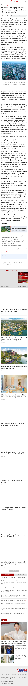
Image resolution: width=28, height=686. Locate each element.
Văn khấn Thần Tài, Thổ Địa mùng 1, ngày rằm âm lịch (13, 577)
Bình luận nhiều (20, 574)
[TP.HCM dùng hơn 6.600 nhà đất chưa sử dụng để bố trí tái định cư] (7, 659)
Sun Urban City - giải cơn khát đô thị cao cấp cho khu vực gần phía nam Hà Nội (13, 563)
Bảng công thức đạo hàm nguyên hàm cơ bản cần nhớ (13, 587)
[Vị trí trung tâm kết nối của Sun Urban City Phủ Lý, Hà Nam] (14, 496)
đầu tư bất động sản (22, 248)
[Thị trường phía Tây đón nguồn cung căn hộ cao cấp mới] (14, 524)
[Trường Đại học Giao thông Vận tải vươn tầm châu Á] (9, 277)
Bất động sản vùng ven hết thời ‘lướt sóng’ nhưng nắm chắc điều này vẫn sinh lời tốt (19, 229)
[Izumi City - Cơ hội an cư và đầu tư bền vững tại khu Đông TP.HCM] (14, 298)
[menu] (1, 1)
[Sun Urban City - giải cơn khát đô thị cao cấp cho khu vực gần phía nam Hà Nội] (14, 551)
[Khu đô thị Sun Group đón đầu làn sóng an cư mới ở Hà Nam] (14, 355)
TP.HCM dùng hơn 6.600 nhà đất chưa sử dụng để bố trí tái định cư (20, 657)
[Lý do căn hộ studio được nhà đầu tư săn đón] (14, 469)
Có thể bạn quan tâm (9, 270)
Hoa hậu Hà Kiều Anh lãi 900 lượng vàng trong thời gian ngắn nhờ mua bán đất (13, 642)
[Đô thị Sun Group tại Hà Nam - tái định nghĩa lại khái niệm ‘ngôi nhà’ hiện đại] (14, 384)
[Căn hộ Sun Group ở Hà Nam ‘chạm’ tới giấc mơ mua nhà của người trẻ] (14, 327)
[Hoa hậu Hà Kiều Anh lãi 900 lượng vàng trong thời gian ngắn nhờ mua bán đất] (14, 631)
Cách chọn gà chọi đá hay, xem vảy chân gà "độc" (12, 600)
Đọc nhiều (7, 574)
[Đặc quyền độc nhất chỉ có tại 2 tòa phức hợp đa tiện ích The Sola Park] (14, 441)
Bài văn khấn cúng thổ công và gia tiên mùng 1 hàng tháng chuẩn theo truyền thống (13, 596)
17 (10, 591)
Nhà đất (11, 5)
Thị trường (5, 5)
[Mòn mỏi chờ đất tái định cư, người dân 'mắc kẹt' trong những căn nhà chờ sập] (7, 649)
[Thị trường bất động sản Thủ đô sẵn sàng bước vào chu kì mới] (14, 412)
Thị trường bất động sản (10, 248)
